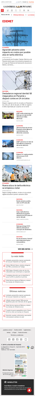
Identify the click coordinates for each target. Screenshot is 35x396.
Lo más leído (17, 256)
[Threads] (9, 339)
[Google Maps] (28, 347)
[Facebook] (17, 339)
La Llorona (31, 15)
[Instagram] (21, 339)
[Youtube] (25, 339)
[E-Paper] (30, 2)
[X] (13, 339)
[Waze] (32, 347)
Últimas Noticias (18, 15)
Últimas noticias (17, 291)
